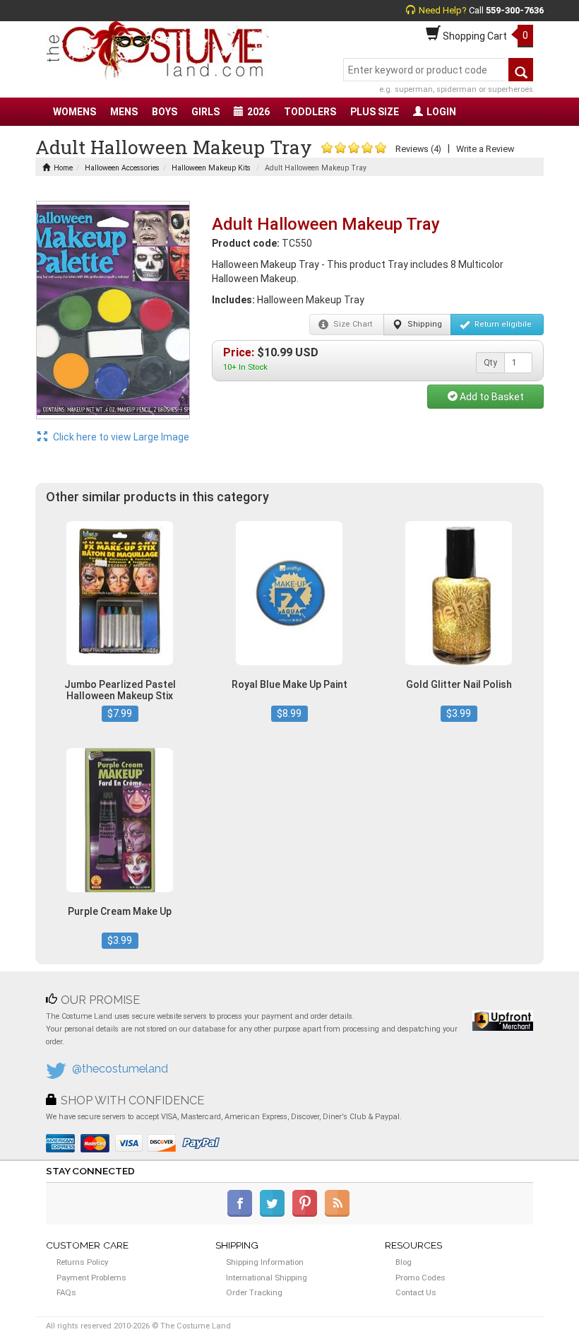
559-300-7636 (515, 10)
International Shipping (266, 1278)
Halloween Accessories (122, 168)
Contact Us (415, 1292)
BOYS (164, 111)
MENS (124, 111)
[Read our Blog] (338, 1214)
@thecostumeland (120, 1068)
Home (63, 168)
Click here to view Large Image (120, 437)
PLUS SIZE (374, 111)
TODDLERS (310, 111)
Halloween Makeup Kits (211, 168)
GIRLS (205, 111)
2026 (258, 111)
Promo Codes (420, 1278)
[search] (520, 69)
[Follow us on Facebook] (242, 1214)
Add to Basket (491, 396)
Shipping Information (265, 1262)
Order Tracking (254, 1292)
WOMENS (74, 111)
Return (502, 324)
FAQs (66, 1292)
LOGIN (441, 111)
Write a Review (485, 149)
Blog (403, 1262)
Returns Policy (82, 1262)
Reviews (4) (418, 149)
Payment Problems (91, 1278)
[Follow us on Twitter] (275, 1214)
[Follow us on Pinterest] (307, 1214)
